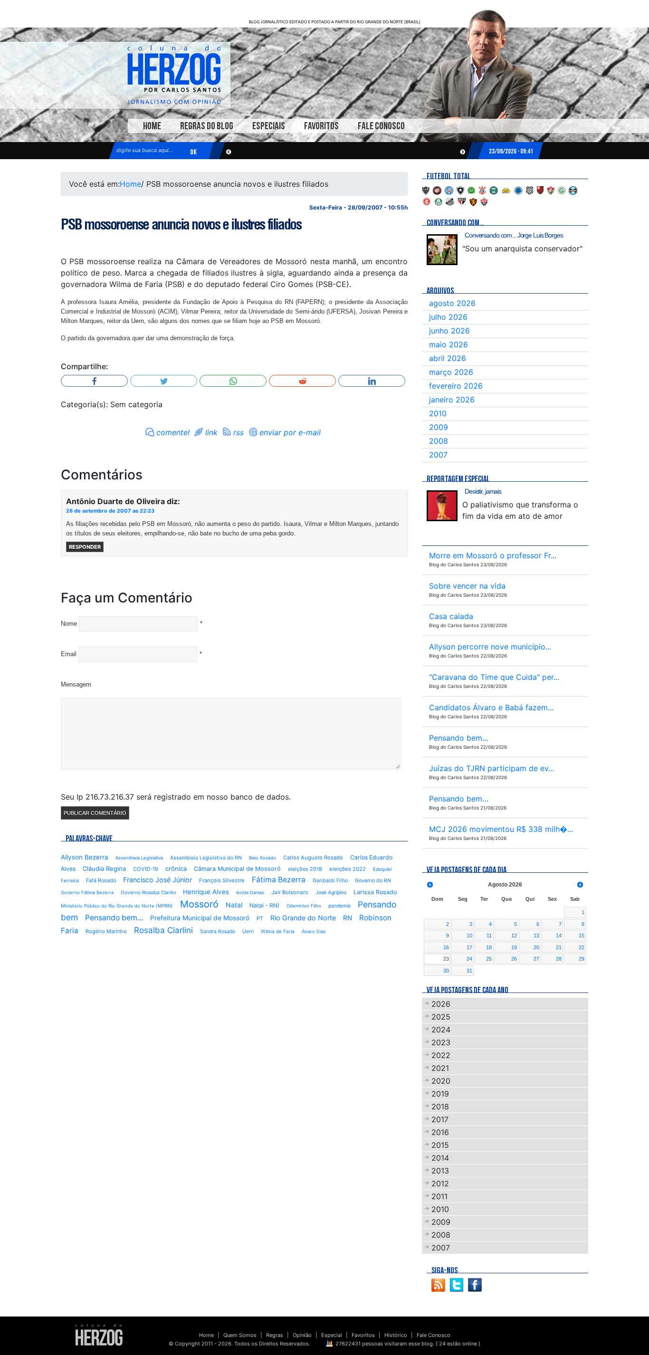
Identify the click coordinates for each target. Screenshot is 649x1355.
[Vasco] (484, 201)
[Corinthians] (482, 189)
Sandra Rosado (217, 931)
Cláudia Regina (104, 868)
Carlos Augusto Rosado (313, 857)
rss (238, 432)
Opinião (302, 1335)
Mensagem (76, 684)
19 (514, 947)
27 (536, 959)
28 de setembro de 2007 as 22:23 (110, 510)
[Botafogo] (460, 189)
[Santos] (450, 201)
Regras (274, 1335)
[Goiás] (561, 189)
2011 (439, 1196)
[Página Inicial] (99, 1334)
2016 (440, 1132)
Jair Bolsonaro (289, 892)
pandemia (339, 905)
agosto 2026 (452, 303)
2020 (440, 1081)
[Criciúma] (506, 189)
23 (446, 959)
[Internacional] (426, 201)
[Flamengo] (540, 189)
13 (536, 935)
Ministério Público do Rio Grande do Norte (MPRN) (117, 905)
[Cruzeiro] (518, 189)
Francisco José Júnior (157, 880)
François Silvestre (222, 880)
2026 (440, 1004)
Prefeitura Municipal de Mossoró (199, 918)
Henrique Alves (206, 892)
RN (347, 918)
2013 (440, 1170)
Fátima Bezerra (278, 879)
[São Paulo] (462, 201)
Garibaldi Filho (330, 881)
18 (489, 947)
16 (446, 947)
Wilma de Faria (278, 931)
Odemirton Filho (303, 905)
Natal (234, 905)
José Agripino (330, 892)
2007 (438, 454)
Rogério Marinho (106, 931)
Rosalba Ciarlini (163, 930)
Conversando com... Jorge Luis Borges (514, 235)
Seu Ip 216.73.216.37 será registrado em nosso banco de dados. (176, 797)
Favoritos (321, 126)
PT (260, 918)
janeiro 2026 (452, 399)
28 (559, 959)
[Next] (580, 884)
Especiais (268, 126)
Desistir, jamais (483, 491)
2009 (438, 427)
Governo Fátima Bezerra (87, 892)
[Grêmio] (573, 189)
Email (68, 654)
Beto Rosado (262, 857)
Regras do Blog (206, 126)
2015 (440, 1145)
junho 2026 (449, 330)
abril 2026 (447, 358)
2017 (440, 1119)
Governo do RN (373, 881)
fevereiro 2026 (456, 386)
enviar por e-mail (290, 432)
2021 (440, 1068)
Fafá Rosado (101, 880)
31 (469, 970)
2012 (440, 1183)
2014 (440, 1158)
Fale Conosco (381, 126)
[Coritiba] (493, 189)
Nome (69, 623)
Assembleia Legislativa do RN (206, 858)
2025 (440, 1016)
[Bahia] (449, 189)
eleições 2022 (347, 869)
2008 (438, 441)
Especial (331, 1335)
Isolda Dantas (250, 892)
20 (536, 947)
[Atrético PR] (437, 189)
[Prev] (430, 884)
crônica (176, 868)
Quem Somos (240, 1335)
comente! (173, 432)
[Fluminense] (550, 189)
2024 (440, 1029)
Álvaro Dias (313, 931)
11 (489, 935)
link (211, 432)
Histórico (395, 1335)
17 (469, 947)
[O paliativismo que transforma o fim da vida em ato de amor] (442, 505)
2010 (438, 413)
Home (152, 126)
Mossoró (199, 904)
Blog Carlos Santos (173, 74)
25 (489, 959)
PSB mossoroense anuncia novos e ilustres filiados (181, 224)
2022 (440, 1055)
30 (446, 970)
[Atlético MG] (425, 189)
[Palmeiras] (438, 201)
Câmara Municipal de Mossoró (237, 868)
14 (559, 935)
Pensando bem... (114, 917)
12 (514, 935)
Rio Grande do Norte (303, 918)
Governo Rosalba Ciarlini (148, 892)
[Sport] (473, 201)
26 (514, 959)
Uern (248, 931)
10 (469, 935)
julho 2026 (448, 317)
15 (581, 935)
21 (559, 947)
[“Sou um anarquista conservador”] (442, 249)
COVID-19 (145, 869)
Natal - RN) (264, 905)
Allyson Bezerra (84, 857)
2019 (440, 1093)
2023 (440, 1042)
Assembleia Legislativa (139, 857)
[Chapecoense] (471, 189)
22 (581, 947)
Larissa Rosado (375, 892)
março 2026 (451, 372)
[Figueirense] (530, 189)
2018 (440, 1106)
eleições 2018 (305, 869)
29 (581, 959)
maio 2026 (448, 344)
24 (469, 959)
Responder (85, 547)
